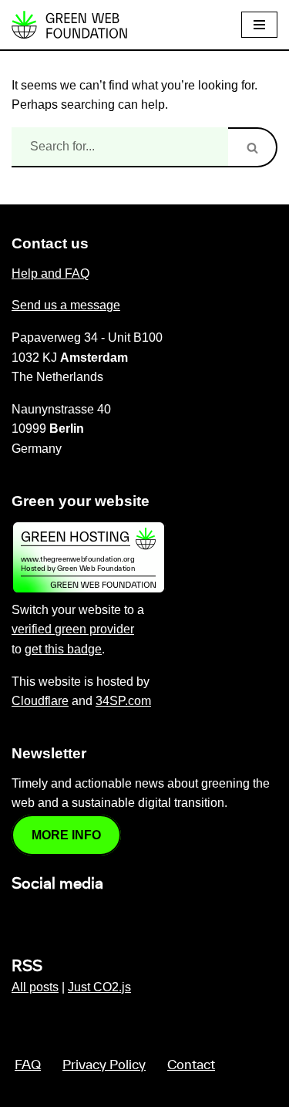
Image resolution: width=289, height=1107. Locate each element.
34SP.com (123, 700)
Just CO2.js (99, 987)
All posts (35, 987)
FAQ (28, 1065)
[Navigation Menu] (259, 25)
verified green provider (73, 629)
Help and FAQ (50, 273)
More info (66, 835)
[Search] (252, 147)
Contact (191, 1065)
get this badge (63, 649)
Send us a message (66, 305)
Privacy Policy (104, 1065)
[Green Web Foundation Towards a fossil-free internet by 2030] (69, 25)
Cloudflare (40, 700)
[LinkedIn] (21, 916)
